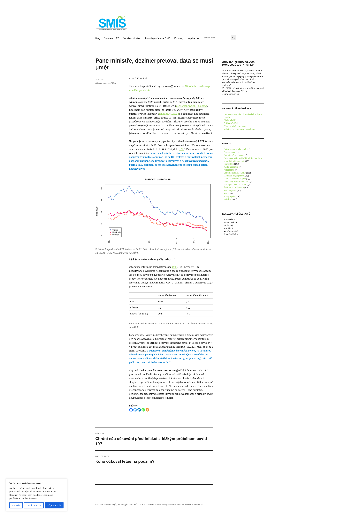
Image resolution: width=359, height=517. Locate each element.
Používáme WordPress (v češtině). (161, 505)
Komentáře (229, 164)
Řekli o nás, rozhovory (234, 187)
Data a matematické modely (236, 149)
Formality (179, 38)
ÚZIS (181, 149)
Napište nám (193, 38)
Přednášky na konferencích (236, 182)
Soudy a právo (230, 196)
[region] (36, 495)
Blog (97, 38)
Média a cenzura (231, 167)
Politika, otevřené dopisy (235, 179)
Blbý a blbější (229, 120)
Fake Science (229, 152)
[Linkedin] (139, 410)
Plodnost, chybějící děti (234, 176)
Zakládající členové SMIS (157, 38)
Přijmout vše (54, 505)
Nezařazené (229, 170)
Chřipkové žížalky (232, 123)
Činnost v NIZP (111, 38)
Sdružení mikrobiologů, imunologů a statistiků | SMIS (119, 505)
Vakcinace (228, 199)
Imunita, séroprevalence (235, 155)
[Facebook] (131, 410)
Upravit (16, 505)
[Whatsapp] (143, 410)
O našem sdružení (132, 38)
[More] (147, 410)
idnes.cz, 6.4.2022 (169, 113)
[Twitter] (135, 410)
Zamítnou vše (34, 505)
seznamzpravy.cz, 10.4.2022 (191, 105)
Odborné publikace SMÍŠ (105, 83)
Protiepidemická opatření (235, 184)
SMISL (227, 193)
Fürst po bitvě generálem (235, 126)
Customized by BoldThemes (190, 505)
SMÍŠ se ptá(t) (230, 190)
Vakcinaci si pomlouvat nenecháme (239, 129)
